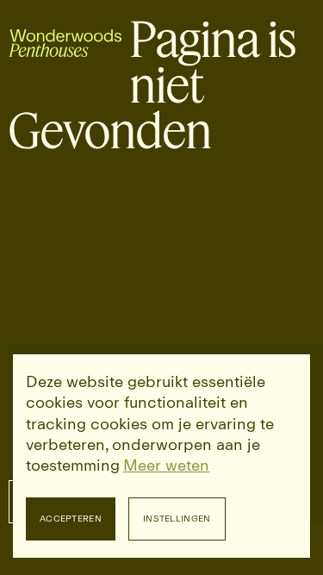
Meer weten (166, 465)
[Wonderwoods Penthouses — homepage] (65, 40)
